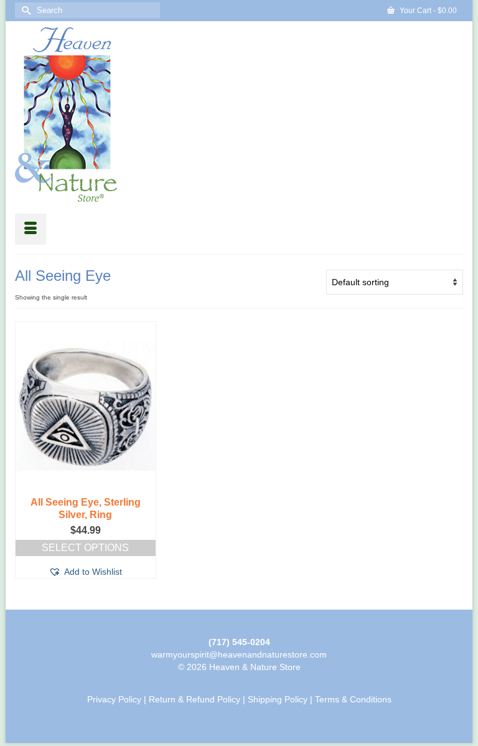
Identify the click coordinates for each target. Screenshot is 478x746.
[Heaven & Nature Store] (239, 114)
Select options (85, 547)
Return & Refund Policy (194, 699)
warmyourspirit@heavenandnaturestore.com (239, 654)
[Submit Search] (24, 10)
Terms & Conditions (353, 699)
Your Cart (427, 10)
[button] (85, 571)
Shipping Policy (277, 699)
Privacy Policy (114, 699)
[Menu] (30, 229)
